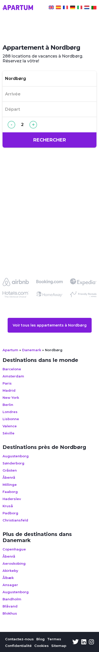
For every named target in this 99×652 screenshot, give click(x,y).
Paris (7, 383)
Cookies (41, 646)
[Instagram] (91, 642)
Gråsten (10, 470)
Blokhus (10, 613)
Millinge (10, 485)
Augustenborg (16, 456)
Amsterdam (13, 376)
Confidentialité (18, 646)
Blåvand (10, 606)
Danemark (31, 350)
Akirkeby (10, 571)
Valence (10, 426)
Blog (40, 639)
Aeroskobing (14, 563)
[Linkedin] (83, 642)
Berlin (8, 405)
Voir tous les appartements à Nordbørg (50, 325)
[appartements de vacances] (65, 8)
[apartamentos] (93, 8)
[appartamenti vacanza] (79, 8)
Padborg (10, 513)
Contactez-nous (19, 639)
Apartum (10, 350)
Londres (10, 412)
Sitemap (58, 646)
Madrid (9, 390)
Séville (8, 433)
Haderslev (12, 499)
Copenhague (14, 549)
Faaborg (10, 492)
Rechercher (49, 140)
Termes (54, 639)
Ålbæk (8, 578)
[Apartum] (18, 8)
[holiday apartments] (51, 8)
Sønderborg (13, 463)
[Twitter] (75, 642)
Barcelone (12, 369)
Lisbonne (11, 419)
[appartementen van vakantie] (86, 8)
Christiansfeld (15, 520)
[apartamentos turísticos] (58, 8)
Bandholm (12, 599)
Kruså (8, 506)
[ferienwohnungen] (72, 8)
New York (11, 397)
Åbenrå (9, 477)
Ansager (10, 585)
